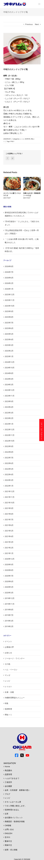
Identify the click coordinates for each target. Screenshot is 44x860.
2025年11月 (9, 300)
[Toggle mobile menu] (39, 4)
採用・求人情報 (11, 849)
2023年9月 (9, 401)
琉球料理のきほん (12, 809)
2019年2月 (9, 626)
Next (37, 24)
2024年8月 (9, 373)
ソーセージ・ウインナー (15, 658)
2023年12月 (9, 390)
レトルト (8, 686)
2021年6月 (9, 525)
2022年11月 (9, 435)
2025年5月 (9, 334)
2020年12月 (9, 559)
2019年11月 (9, 604)
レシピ (22, 139)
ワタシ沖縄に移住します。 (15, 806)
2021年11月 (9, 497)
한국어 (7, 837)
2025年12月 (9, 294)
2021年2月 (9, 547)
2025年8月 (9, 317)
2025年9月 (9, 311)
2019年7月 (9, 615)
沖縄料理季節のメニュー (15, 697)
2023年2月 (9, 418)
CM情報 (8, 825)
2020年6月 (9, 581)
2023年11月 (9, 395)
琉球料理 (27, 139)
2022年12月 (9, 429)
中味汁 (12, 141)
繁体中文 (8, 841)
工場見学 (8, 782)
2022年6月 (9, 463)
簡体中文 (8, 845)
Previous (29, 24)
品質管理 (8, 774)
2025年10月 (9, 306)
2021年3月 (9, 542)
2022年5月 (9, 469)
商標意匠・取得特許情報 (15, 821)
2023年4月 (9, 407)
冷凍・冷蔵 (9, 692)
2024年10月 (9, 367)
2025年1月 (9, 356)
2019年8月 (9, 609)
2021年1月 (9, 553)
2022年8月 (9, 452)
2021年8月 (9, 514)
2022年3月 (9, 480)
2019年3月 (9, 620)
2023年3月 (9, 412)
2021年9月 (9, 508)
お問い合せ (9, 829)
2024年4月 (9, 379)
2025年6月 (9, 328)
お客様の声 (9, 647)
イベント (8, 641)
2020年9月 (9, 564)
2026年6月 (9, 277)
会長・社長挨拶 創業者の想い (17, 790)
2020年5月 (9, 587)
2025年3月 (9, 345)
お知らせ (8, 652)
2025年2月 (9, 351)
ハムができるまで (12, 778)
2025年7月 (9, 322)
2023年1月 (9, 424)
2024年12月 (9, 362)
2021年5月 (9, 530)
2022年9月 (9, 446)
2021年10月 (9, 502)
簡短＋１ (8, 714)
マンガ (7, 675)
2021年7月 (9, 519)
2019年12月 (9, 598)
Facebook (16, 755)
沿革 (6, 813)
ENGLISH (8, 833)
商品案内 (8, 770)
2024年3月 (9, 384)
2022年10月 (9, 441)
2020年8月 (9, 570)
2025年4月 (9, 339)
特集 (6, 703)
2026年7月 (9, 272)
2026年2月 (9, 283)
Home (7, 766)
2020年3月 (9, 592)
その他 (7, 664)
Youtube (27, 755)
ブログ (7, 794)
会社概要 (8, 786)
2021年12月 (9, 491)
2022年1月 (9, 486)
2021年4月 (9, 536)
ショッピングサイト (42, 430)
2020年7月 (9, 576)
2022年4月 (9, 474)
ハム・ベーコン (11, 669)
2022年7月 (9, 457)
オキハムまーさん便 (13, 802)
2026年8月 (9, 266)
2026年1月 (9, 289)
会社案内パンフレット (14, 817)
